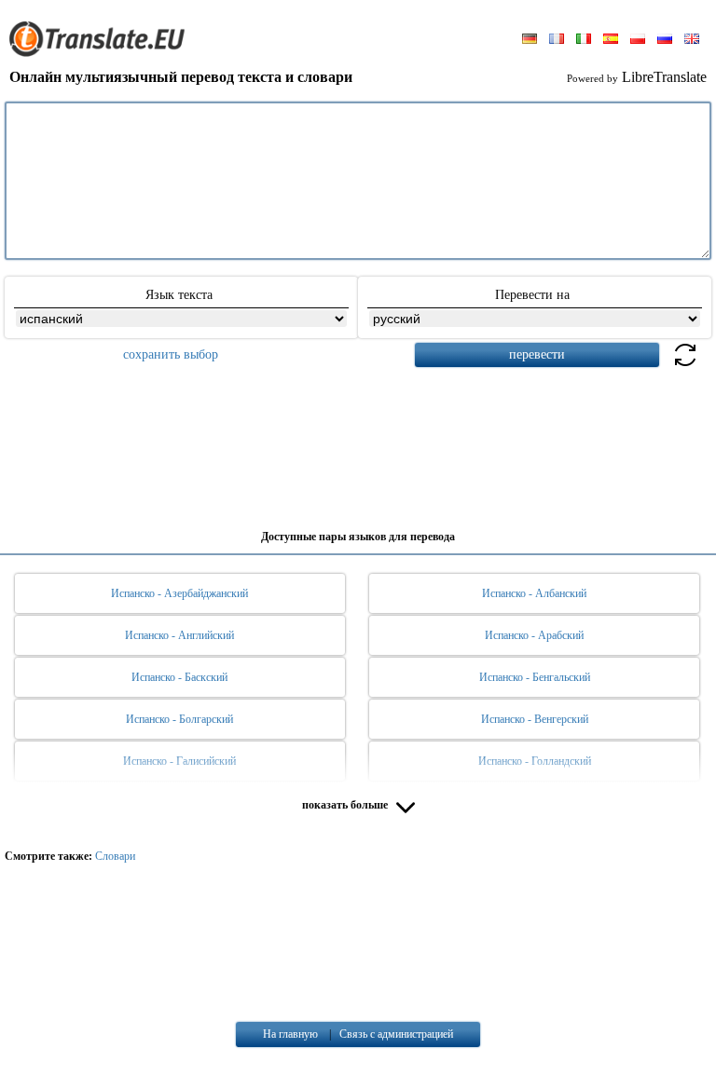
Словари (115, 856)
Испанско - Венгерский (534, 719)
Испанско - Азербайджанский (179, 593)
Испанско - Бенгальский (534, 677)
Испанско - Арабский (534, 635)
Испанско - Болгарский (179, 719)
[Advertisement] (358, 441)
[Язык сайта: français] (556, 40)
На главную (290, 1034)
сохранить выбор (170, 354)
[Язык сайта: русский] (664, 40)
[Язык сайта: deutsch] (529, 40)
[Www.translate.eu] (102, 53)
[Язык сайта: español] (610, 40)
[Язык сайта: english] (691, 40)
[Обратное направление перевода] (685, 366)
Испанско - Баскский (179, 677)
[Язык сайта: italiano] (583, 40)
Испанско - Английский (179, 635)
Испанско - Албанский (534, 593)
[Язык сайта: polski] (637, 40)
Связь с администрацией (396, 1034)
